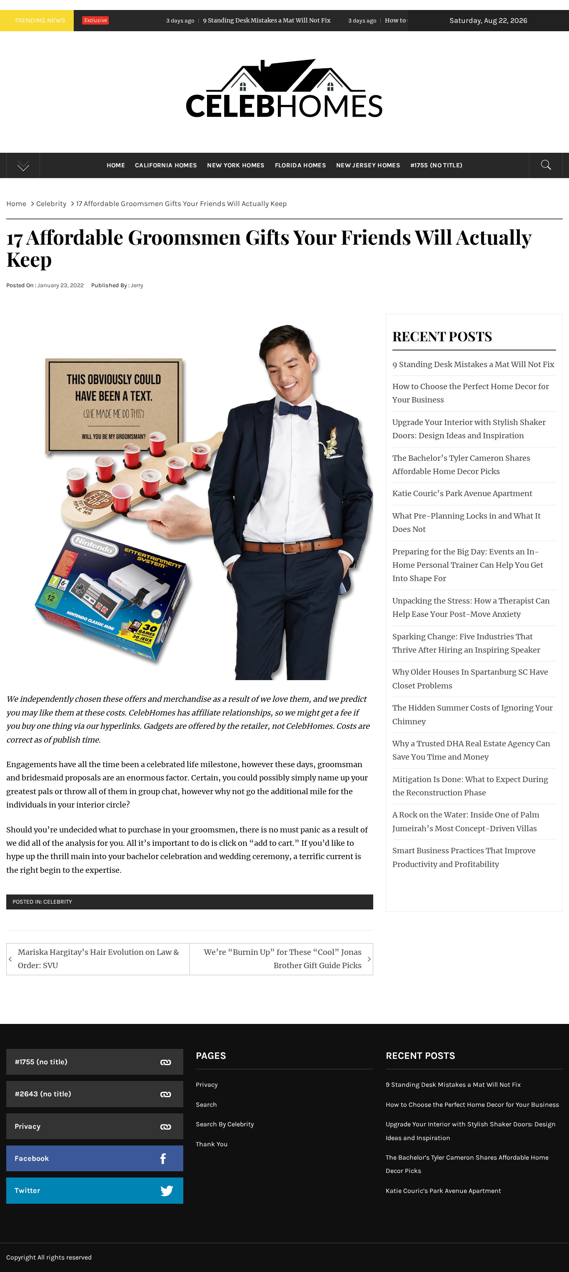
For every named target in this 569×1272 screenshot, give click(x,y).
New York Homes (236, 165)
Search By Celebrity (225, 1124)
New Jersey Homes (368, 165)
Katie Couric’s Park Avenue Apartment (462, 493)
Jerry (137, 285)
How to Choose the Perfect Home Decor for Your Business (404, 20)
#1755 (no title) (436, 165)
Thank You (212, 1144)
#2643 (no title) (43, 1093)
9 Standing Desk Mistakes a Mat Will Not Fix (203, 20)
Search (206, 1104)
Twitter (27, 1190)
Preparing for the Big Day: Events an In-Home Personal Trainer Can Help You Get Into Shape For (467, 565)
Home (116, 165)
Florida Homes (300, 165)
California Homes (166, 165)
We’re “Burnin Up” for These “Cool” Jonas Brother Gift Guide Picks (283, 958)
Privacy (27, 1126)
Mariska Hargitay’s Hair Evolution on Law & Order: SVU (98, 958)
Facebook (32, 1158)
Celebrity (57, 901)
